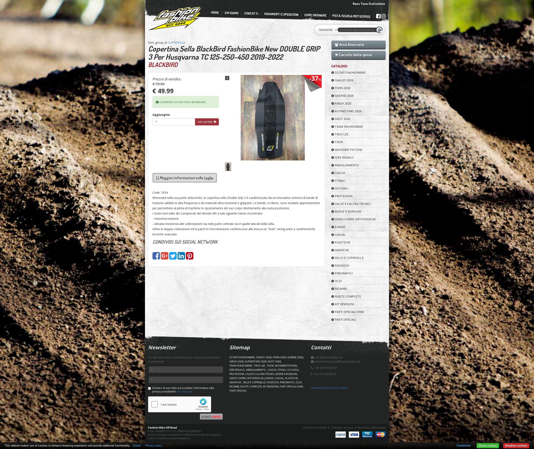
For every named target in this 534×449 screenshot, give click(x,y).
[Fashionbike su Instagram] (383, 17)
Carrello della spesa (355, 55)
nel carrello (205, 122)
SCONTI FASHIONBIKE (350, 72)
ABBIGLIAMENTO (346, 165)
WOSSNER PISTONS (348, 150)
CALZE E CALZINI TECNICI (352, 204)
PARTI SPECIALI (345, 320)
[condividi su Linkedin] (181, 258)
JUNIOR (339, 227)
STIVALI (339, 181)
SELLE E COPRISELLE (349, 258)
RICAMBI (340, 289)
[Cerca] (380, 30)
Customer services (342, 427)
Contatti (251, 13)
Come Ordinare (315, 15)
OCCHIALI (341, 188)
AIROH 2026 (342, 103)
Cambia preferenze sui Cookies (329, 388)
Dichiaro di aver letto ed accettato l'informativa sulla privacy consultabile (183, 389)
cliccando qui (184, 391)
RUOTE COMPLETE (347, 296)
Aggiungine (161, 115)
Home (215, 12)
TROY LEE (341, 134)
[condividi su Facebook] (156, 258)
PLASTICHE (342, 242)
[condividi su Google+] (164, 258)
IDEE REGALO (344, 157)
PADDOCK (341, 265)
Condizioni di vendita (314, 427)
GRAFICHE (341, 250)
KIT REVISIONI (344, 304)
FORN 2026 (342, 88)
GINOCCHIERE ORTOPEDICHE (355, 219)
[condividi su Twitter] (173, 258)
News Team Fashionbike (369, 4)
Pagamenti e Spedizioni (281, 14)
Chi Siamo (231, 13)
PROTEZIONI (343, 196)
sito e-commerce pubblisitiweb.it (169, 438)
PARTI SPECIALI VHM (349, 312)
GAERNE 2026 (344, 96)
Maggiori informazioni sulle (186, 177)
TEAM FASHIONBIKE (348, 127)
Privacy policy (153, 445)
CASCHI (339, 173)
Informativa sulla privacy (371, 427)
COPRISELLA (176, 42)
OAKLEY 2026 (343, 80)
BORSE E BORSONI (347, 211)
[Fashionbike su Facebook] (378, 17)
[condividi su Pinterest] (189, 258)
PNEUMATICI (343, 273)
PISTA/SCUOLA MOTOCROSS (351, 16)
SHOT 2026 (342, 119)
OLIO (338, 281)
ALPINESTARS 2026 (347, 111)
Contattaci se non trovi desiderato (182, 102)
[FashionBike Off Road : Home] (175, 18)
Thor (338, 142)
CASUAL (340, 235)
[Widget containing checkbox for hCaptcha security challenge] (179, 404)
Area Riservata (351, 44)
